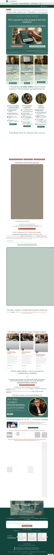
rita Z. (21, 533)
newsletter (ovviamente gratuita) (38, 237)
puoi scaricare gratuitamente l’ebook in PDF (17, 237)
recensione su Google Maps (23, 530)
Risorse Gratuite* (15, 3)
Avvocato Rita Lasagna (26, 391)
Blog (40, 3)
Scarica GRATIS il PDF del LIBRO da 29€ (27, 244)
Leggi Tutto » (9, 365)
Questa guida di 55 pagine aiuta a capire (36, 50)
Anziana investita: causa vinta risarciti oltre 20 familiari (26, 352)
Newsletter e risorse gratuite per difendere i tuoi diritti (11, 352)
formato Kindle (18, 238)
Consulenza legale (34, 3)
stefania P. (41, 533)
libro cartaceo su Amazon (27, 238)
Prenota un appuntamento (24, 3)
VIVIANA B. (32, 533)
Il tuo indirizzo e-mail (9, 240)
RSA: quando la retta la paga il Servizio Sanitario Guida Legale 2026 (41, 355)
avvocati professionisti (14, 391)
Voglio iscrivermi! (27, 525)
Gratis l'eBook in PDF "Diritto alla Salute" (27, 232)
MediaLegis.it (31, 553)
